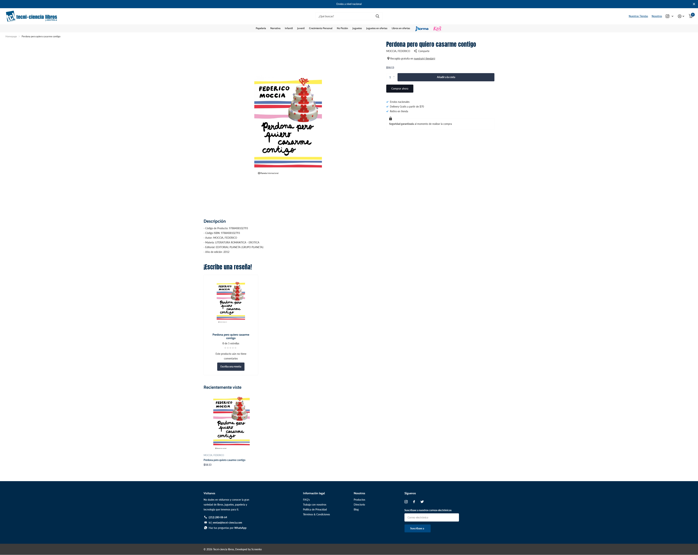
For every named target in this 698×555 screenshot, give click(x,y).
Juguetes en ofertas (376, 28)
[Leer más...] (669, 16)
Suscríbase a (417, 528)
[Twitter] (422, 501)
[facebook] (414, 501)
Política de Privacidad (315, 509)
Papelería (261, 28)
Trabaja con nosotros (314, 504)
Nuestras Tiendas (638, 16)
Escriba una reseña (230, 366)
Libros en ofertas (401, 28)
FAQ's (306, 499)
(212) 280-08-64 (218, 517)
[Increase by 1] (395, 74)
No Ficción (342, 28)
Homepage (11, 36)
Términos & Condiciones (316, 514)
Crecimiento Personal (320, 28)
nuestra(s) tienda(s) (424, 58)
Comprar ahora (399, 88)
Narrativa (275, 28)
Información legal (314, 493)
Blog (356, 509)
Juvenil (301, 28)
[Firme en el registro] (681, 16)
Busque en (377, 16)
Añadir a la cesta (446, 77)
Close (694, 4)
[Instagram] (406, 501)
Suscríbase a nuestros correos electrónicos (428, 510)
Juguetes (357, 28)
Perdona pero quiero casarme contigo (224, 459)
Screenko (256, 549)
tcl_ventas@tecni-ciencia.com (225, 522)
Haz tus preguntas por (227, 527)
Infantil (289, 28)
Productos (359, 499)
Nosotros (657, 16)
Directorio (359, 504)
